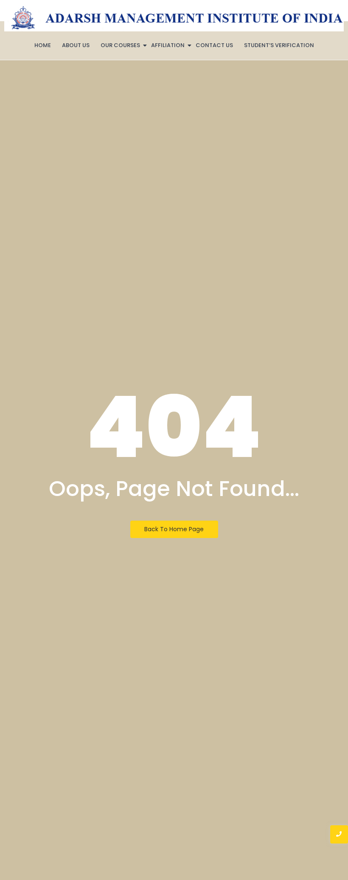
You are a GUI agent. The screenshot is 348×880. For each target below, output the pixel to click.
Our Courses (120, 45)
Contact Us (214, 45)
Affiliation (168, 45)
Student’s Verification (279, 45)
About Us (76, 45)
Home (42, 45)
